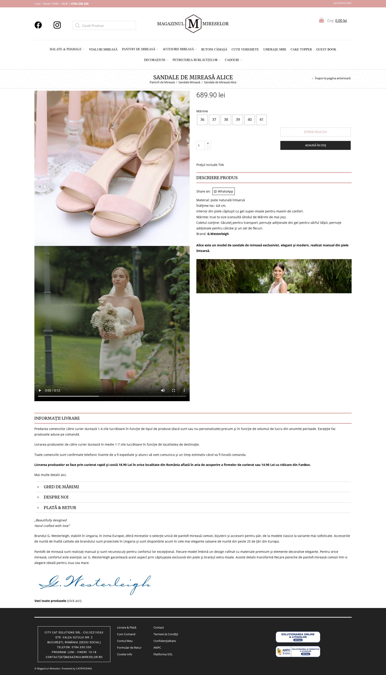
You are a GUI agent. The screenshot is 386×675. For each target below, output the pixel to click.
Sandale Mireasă (189, 82)
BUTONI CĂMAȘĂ (214, 49)
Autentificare (343, 3)
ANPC (157, 648)
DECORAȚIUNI (154, 60)
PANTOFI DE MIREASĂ (138, 49)
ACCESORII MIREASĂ (178, 49)
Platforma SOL (163, 654)
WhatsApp (225, 191)
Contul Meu (125, 641)
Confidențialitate (164, 641)
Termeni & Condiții (165, 634)
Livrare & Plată (126, 627)
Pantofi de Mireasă (162, 82)
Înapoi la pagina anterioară (332, 78)
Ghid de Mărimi (61, 486)
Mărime (202, 111)
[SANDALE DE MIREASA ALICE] (112, 168)
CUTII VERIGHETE (245, 49)
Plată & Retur (60, 507)
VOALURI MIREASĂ (103, 49)
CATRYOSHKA (84, 668)
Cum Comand (126, 634)
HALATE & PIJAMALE (66, 49)
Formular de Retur (129, 648)
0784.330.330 (79, 4)
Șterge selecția (315, 132)
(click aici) (57, 601)
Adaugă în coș (315, 145)
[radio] (202, 120)
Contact (158, 627)
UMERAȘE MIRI (274, 49)
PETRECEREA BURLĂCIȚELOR (195, 60)
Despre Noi (56, 497)
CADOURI (232, 60)
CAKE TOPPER (301, 49)
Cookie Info (124, 654)
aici (63, 475)
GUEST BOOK (326, 49)
